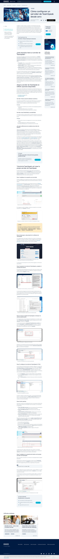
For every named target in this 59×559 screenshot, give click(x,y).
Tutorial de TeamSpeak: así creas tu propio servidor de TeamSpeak (9, 37)
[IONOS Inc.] (10, 544)
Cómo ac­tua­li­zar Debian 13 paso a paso (49, 90)
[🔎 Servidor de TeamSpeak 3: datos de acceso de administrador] (29, 304)
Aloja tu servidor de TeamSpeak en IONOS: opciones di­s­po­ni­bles (8, 33)
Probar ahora (37, 159)
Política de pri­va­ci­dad (51, 544)
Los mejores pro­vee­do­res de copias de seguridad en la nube (50, 79)
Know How (18, 5)
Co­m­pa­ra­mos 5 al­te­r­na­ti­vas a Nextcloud (49, 68)
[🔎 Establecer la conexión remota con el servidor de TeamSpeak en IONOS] (29, 215)
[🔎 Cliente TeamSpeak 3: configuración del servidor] (29, 335)
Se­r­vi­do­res (14, 5)
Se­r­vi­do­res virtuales (21, 95)
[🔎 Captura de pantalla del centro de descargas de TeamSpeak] (29, 251)
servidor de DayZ (34, 137)
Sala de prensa (26, 544)
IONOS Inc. (8, 553)
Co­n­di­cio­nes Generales (42, 544)
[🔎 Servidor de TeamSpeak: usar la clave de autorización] (29, 355)
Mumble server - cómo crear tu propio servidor (12, 526)
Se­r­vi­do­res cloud (21, 96)
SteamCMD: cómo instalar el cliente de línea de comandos (29, 526)
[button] (49, 44)
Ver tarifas (48, 34)
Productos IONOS (47, 1)
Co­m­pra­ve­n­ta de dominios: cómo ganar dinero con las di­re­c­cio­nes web (49, 58)
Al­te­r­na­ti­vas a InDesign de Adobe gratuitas (49, 100)
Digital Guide (9, 5)
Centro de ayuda (33, 544)
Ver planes (38, 44)
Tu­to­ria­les (32, 8)
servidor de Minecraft (25, 137)
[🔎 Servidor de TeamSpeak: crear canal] (29, 386)
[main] (29, 267)
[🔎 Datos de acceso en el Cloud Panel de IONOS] (29, 197)
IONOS (5, 5)
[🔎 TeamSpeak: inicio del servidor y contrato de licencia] (29, 281)
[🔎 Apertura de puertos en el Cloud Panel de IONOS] (29, 439)
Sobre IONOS (20, 544)
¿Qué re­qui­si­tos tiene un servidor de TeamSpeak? (8, 30)
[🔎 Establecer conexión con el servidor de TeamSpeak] (29, 485)
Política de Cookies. (6, 557)
